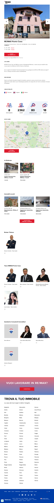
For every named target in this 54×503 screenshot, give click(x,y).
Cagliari (6, 423)
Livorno (6, 444)
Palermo (37, 451)
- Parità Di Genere (28, 499)
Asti (5, 412)
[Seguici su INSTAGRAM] (19, 495)
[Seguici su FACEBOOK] (22, 495)
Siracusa (21, 470)
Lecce (36, 441)
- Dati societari (31, 498)
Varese (36, 478)
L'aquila (36, 438)
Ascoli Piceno (38, 409)
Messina (21, 446)
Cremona (6, 430)
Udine (20, 478)
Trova (9, 57)
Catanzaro (21, 425)
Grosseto (37, 436)
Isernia (21, 438)
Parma (5, 454)
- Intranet (24, 500)
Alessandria (22, 407)
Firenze (21, 433)
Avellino (21, 412)
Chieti (5, 428)
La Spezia (6, 441)
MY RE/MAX (31, 491)
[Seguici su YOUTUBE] (31, 495)
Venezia (6, 480)
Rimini (36, 464)
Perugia (36, 454)
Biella (20, 417)
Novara (6, 451)
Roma (5, 467)
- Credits (28, 500)
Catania (6, 425)
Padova (21, 451)
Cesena (36, 425)
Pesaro (6, 457)
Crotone (21, 430)
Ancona (36, 407)
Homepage (6, 57)
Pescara (21, 457)
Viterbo (21, 483)
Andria (5, 409)
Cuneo (36, 430)
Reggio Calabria (8, 464)
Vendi (9, 491)
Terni (20, 472)
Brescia (21, 420)
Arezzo (21, 409)
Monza (21, 449)
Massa (36, 444)
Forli (5, 436)
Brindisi (36, 420)
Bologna (36, 417)
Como (20, 428)
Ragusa (21, 462)
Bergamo (6, 417)
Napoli (36, 449)
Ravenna (37, 462)
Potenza (36, 459)
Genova (21, 436)
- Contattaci (34, 499)
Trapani (6, 475)
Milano (36, 446)
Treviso (36, 475)
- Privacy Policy (15, 499)
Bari (35, 412)
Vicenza (6, 483)
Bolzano (6, 420)
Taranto (6, 472)
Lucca (20, 444)
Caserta (36, 423)
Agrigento (6, 407)
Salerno (21, 467)
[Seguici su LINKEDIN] (28, 495)
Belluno (21, 415)
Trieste (6, 478)
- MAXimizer (19, 500)
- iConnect (14, 500)
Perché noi (17, 491)
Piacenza (37, 457)
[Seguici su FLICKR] (34, 495)
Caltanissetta (22, 423)
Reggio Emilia (22, 464)
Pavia (20, 454)
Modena (6, 449)
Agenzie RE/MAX (13, 57)
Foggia (36, 433)
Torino (36, 472)
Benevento (37, 415)
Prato (5, 462)
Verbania (21, 480)
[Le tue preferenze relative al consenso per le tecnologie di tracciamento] (2, 500)
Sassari (36, 467)
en (49, 491)
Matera (6, 446)
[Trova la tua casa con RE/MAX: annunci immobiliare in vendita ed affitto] (7, 2)
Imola (5, 438)
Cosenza (37, 428)
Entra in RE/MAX (24, 491)
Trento (20, 475)
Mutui (13, 491)
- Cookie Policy (21, 499)
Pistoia (21, 459)
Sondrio (36, 470)
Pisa (5, 459)
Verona (36, 480)
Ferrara (6, 433)
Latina (20, 441)
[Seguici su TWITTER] (25, 495)
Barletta (6, 415)
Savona (6, 470)
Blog (36, 491)
